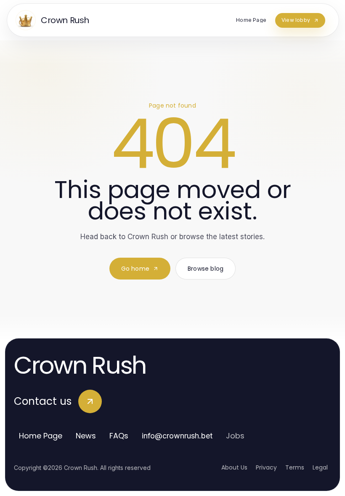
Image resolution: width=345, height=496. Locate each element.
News (86, 435)
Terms (294, 467)
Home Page (40, 435)
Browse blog (205, 268)
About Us (234, 467)
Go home (135, 268)
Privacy (266, 467)
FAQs (118, 435)
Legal (320, 467)
